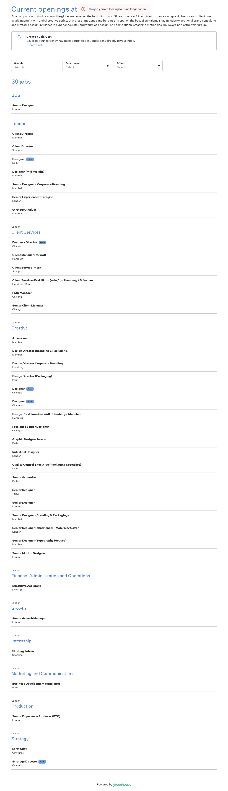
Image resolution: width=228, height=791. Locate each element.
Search (18, 63)
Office (120, 63)
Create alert (34, 45)
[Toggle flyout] (107, 66)
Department (73, 63)
